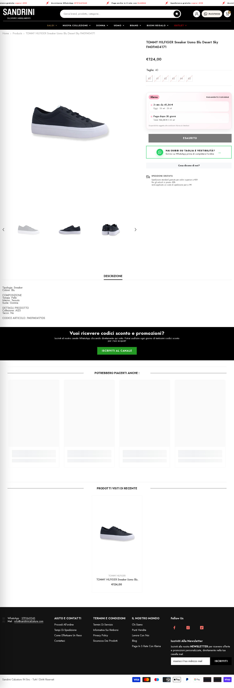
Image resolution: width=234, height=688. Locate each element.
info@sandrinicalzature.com (28, 621)
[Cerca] (177, 13)
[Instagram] (188, 627)
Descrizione (113, 276)
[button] (3, 229)
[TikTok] (201, 627)
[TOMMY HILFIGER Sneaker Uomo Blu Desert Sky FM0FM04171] (117, 533)
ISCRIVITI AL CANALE (117, 351)
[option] (69, 121)
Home (5, 33)
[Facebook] (174, 627)
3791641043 (28, 618)
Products (17, 33)
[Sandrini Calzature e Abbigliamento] (18, 14)
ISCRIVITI (221, 661)
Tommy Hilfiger (117, 575)
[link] (34, 455)
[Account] (196, 13)
